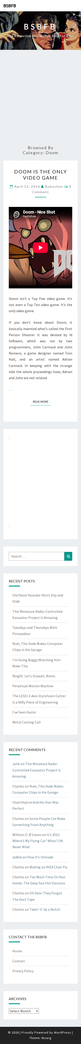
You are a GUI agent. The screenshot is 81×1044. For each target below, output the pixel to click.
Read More (42, 402)
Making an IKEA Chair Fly (48, 867)
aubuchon (54, 186)
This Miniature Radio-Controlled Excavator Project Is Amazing (36, 769)
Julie (16, 763)
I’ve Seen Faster (24, 712)
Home (17, 951)
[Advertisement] (40, 98)
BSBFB (9, 5)
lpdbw (17, 857)
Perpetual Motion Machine (32, 686)
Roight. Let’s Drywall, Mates (33, 676)
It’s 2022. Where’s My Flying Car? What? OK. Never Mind (38, 840)
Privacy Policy (23, 971)
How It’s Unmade (40, 857)
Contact (18, 961)
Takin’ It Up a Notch (44, 909)
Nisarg (47, 1038)
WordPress (62, 1032)
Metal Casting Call (26, 722)
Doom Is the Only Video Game (40, 174)
